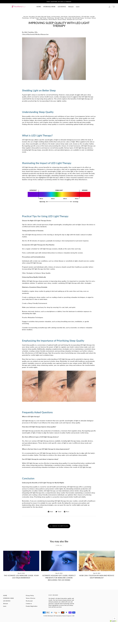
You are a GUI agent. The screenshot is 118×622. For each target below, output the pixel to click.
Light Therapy (43, 18)
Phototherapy (50, 18)
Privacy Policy (30, 595)
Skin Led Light (68, 18)
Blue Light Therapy (46, 16)
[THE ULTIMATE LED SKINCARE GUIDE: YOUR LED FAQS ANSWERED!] (21, 561)
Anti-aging (38, 16)
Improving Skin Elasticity (74, 16)
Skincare (71, 6)
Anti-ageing (32, 16)
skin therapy (88, 18)
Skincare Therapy (62, 19)
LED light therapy (84, 99)
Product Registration (31, 606)
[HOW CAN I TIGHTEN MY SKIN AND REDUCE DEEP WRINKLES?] (97, 561)
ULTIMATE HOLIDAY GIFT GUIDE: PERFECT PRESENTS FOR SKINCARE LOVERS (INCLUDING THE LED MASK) (59, 577)
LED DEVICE (62, 6)
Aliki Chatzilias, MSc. (31, 32)
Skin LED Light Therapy (78, 18)
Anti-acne (25, 16)
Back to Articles (60, 526)
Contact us (29, 603)
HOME (39, 6)
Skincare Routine (53, 19)
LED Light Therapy (34, 18)
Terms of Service (30, 598)
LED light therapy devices (83, 148)
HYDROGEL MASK (49, 6)
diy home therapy (55, 16)
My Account (29, 601)
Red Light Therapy (59, 18)
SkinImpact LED (71, 19)
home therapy (64, 16)
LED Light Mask (85, 16)
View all (59, 545)
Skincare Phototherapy (42, 19)
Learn (77, 6)
